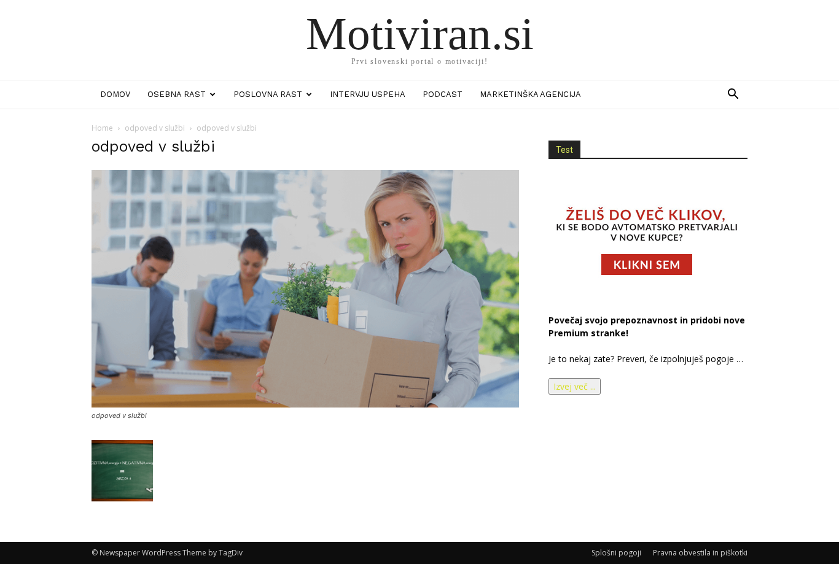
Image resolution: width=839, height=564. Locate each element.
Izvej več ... (574, 386)
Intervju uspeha (367, 94)
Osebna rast (176, 94)
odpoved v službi (155, 128)
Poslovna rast (267, 94)
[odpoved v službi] (305, 404)
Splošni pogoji (616, 552)
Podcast (442, 94)
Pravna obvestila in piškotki (700, 552)
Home (102, 128)
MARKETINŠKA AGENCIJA (530, 94)
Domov (115, 94)
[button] (732, 95)
